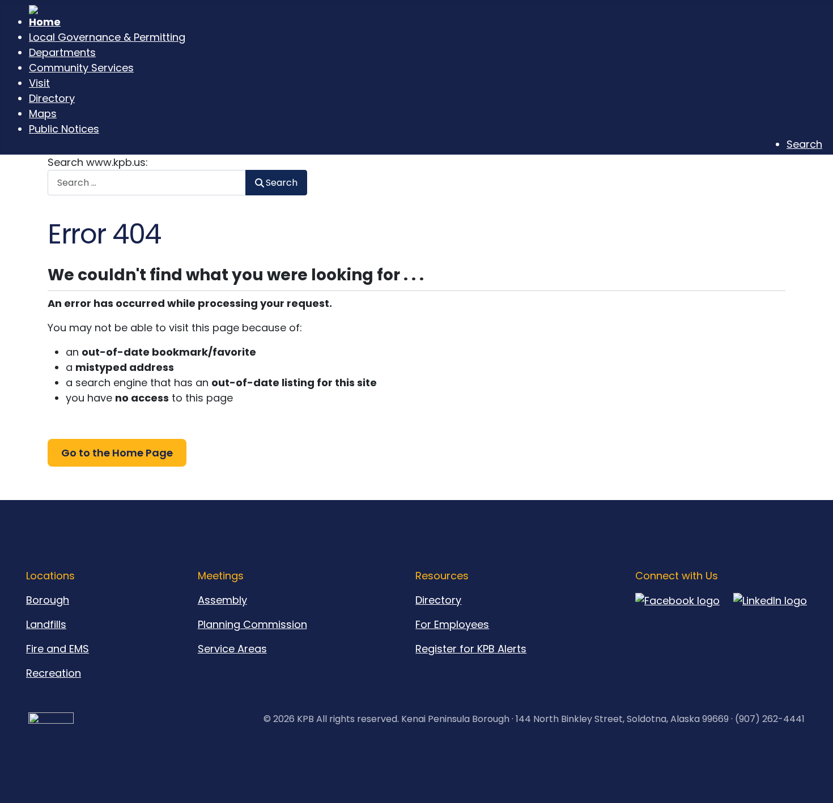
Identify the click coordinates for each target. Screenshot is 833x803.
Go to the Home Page (117, 453)
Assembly (222, 600)
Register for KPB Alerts (470, 649)
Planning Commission (252, 624)
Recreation (53, 673)
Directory (438, 600)
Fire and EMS (57, 649)
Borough (47, 600)
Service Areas (232, 649)
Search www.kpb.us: (98, 162)
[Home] (425, 17)
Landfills (46, 624)
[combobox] (147, 182)
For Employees (452, 624)
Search (282, 182)
